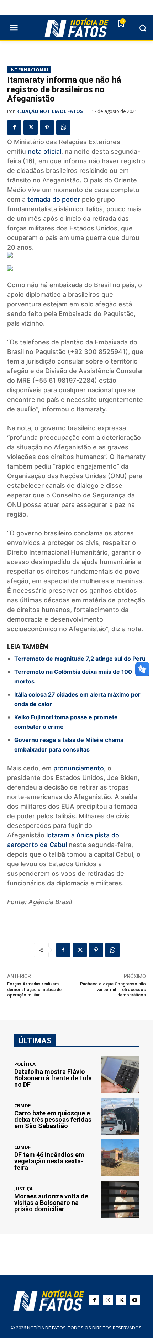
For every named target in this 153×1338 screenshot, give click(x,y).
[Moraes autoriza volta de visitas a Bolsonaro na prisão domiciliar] (120, 1199)
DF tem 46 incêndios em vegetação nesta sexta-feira (49, 1161)
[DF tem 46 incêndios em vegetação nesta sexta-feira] (120, 1157)
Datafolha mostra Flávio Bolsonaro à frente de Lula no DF (53, 1078)
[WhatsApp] (63, 127)
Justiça (23, 1188)
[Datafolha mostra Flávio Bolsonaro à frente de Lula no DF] (120, 1074)
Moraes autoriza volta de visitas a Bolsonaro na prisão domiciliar (51, 1202)
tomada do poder (53, 199)
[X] (30, 127)
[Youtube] (135, 1300)
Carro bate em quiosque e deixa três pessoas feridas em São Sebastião (52, 1119)
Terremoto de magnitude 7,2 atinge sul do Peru (80, 658)
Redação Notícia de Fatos (49, 111)
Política (25, 1064)
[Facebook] (14, 127)
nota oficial (44, 151)
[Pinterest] (47, 127)
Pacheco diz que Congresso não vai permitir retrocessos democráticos (113, 990)
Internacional (29, 69)
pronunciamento (78, 768)
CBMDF (22, 1105)
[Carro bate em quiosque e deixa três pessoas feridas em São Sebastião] (120, 1116)
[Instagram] (108, 1300)
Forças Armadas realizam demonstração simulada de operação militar (34, 990)
